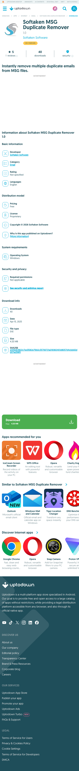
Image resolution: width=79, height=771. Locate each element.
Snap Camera (53, 559)
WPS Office (32, 463)
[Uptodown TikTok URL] (10, 623)
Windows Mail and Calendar (32, 512)
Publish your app (11, 698)
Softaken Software (35, 38)
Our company (10, 647)
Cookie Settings (11, 748)
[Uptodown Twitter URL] (17, 623)
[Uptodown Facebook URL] (37, 623)
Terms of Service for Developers (21, 754)
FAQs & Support (11, 719)
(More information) (19, 236)
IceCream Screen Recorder (11, 464)
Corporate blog (11, 669)
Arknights (28, 2)
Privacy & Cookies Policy (16, 743)
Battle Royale (72, 2)
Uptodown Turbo (15, 714)
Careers (6, 674)
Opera (53, 463)
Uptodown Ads (11, 709)
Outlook (11, 511)
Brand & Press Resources (16, 663)
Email (12, 164)
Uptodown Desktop (14, 2)
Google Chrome (11, 559)
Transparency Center (14, 658)
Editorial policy (10, 653)
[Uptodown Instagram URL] (23, 623)
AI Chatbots (39, 2)
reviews (10, 55)
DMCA (5, 759)
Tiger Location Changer (53, 512)
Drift (62, 2)
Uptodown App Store (14, 693)
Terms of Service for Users (17, 738)
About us (7, 642)
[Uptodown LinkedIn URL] (30, 623)
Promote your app (12, 703)
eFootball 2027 (52, 2)
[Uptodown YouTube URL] (4, 623)
